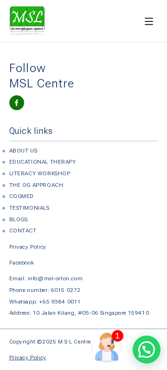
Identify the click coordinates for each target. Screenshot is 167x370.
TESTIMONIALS (29, 208)
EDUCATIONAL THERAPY (42, 162)
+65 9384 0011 (60, 301)
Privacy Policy (27, 247)
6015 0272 (66, 290)
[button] (147, 349)
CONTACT (23, 230)
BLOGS (18, 219)
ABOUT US (23, 150)
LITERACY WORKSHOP (40, 173)
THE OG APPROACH (36, 185)
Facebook (21, 262)
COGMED (21, 196)
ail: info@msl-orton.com (50, 278)
